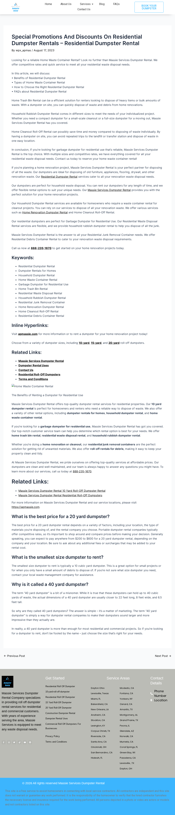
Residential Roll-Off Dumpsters (39, 374)
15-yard (96, 342)
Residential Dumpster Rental (59, 176)
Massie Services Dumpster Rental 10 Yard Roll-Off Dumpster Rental (61, 490)
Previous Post (14, 655)
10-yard (84, 342)
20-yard (114, 342)
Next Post (163, 655)
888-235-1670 (41, 248)
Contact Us (83, 9)
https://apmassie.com (25, 507)
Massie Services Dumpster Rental (109, 190)
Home (48, 4)
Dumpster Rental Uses (33, 365)
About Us (65, 4)
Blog (102, 4)
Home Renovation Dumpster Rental (45, 212)
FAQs (116, 4)
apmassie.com (28, 334)
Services (85, 4)
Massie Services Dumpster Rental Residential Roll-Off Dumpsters (60, 495)
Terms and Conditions (33, 379)
